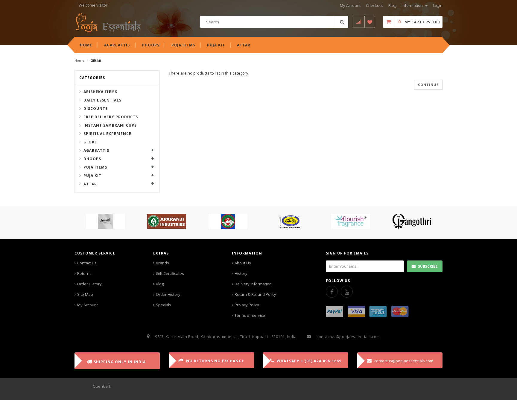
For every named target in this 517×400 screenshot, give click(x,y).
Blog (160, 284)
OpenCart (101, 386)
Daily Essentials (102, 100)
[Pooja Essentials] (108, 22)
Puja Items (95, 167)
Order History (89, 284)
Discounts (95, 108)
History (241, 273)
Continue (428, 84)
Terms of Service (250, 315)
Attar (90, 184)
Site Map (85, 294)
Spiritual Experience (107, 133)
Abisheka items (100, 91)
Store (90, 142)
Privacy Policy (247, 304)
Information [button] (413, 5)
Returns (84, 273)
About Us (243, 263)
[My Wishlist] (370, 22)
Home (79, 60)
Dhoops (92, 158)
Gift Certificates (170, 273)
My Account (87, 304)
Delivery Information (253, 284)
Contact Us (87, 263)
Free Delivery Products (110, 116)
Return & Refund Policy (255, 294)
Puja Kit (92, 175)
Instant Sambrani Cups (110, 125)
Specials (163, 304)
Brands (162, 263)
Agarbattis (96, 150)
